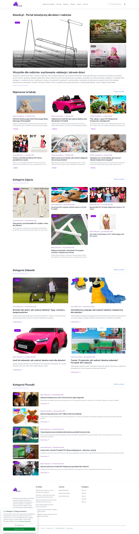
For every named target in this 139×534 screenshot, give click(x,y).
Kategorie (85, 487)
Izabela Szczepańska (18, 116)
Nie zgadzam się (19, 525)
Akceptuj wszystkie (19, 529)
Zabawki (65, 4)
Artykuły (39, 487)
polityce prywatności (25, 521)
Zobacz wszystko (119, 91)
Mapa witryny (70, 528)
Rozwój (85, 4)
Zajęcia (79, 4)
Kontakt (43, 528)
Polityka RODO (49, 528)
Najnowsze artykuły (48, 4)
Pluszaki (58, 4)
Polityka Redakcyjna (60, 528)
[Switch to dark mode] (124, 4)
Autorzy (61, 487)
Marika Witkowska (95, 204)
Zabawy (72, 4)
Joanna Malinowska (18, 155)
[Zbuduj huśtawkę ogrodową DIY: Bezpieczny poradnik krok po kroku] (50, 44)
